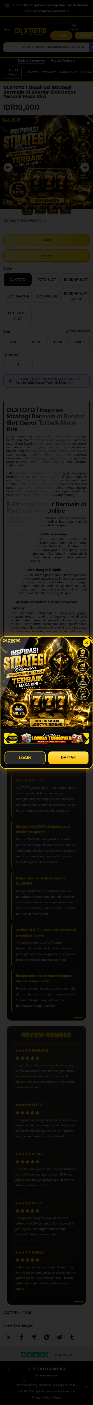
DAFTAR (68, 757)
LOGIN (25, 758)
